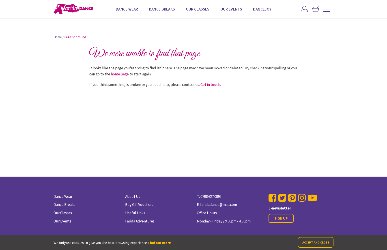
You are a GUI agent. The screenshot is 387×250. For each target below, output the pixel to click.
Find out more (159, 242)
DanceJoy (262, 9)
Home (58, 37)
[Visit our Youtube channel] (312, 197)
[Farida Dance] (73, 9)
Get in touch (210, 84)
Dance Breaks (162, 9)
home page (120, 74)
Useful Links (135, 212)
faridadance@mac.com (218, 204)
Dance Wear (127, 9)
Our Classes (197, 9)
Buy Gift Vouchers (139, 204)
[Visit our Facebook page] (272, 197)
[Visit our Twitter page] (282, 197)
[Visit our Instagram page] (302, 197)
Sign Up (281, 218)
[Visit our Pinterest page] (292, 197)
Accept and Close (315, 242)
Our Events (231, 9)
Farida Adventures (140, 221)
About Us (132, 196)
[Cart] (315, 9)
